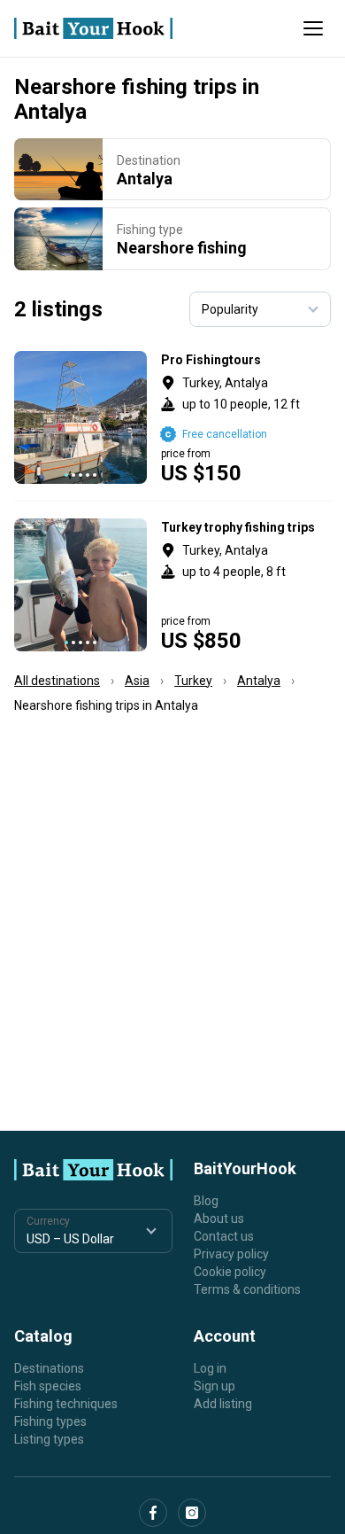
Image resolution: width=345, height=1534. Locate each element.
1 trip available (246, 417)
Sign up (214, 1386)
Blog (206, 1201)
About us (219, 1218)
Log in (210, 1368)
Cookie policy (230, 1272)
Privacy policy (231, 1254)
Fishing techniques (66, 1404)
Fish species (47, 1386)
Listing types (49, 1439)
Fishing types (50, 1421)
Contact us (224, 1236)
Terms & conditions (247, 1289)
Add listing (223, 1404)
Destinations (49, 1368)
